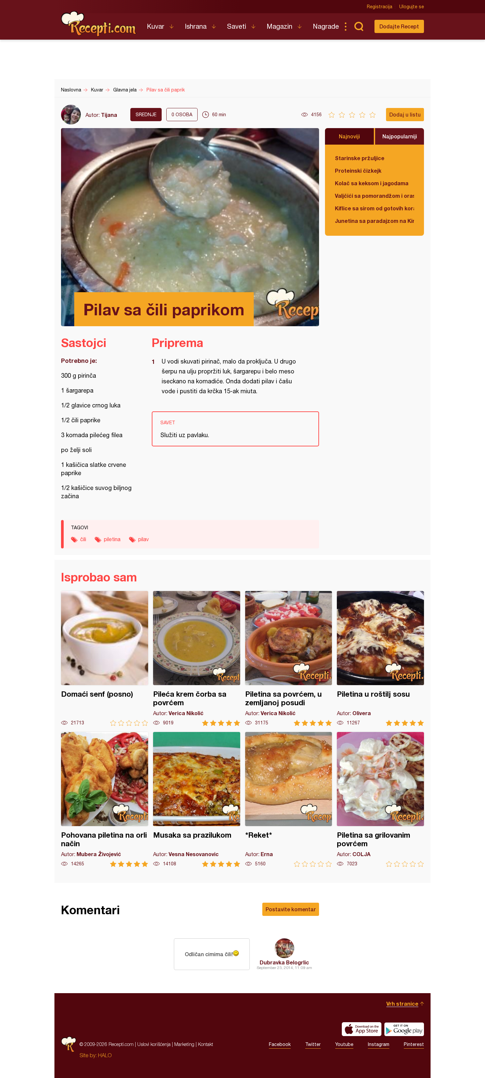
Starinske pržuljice (359, 158)
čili (83, 539)
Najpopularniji (399, 136)
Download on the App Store (361, 1029)
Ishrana (196, 26)
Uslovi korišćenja (154, 1044)
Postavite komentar (291, 909)
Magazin (279, 26)
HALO (105, 1055)
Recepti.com (99, 24)
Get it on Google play (404, 1029)
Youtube (344, 1044)
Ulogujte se (411, 6)
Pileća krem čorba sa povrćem (196, 658)
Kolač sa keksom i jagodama (371, 183)
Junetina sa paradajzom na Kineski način (374, 221)
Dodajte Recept (399, 26)
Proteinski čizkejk (358, 170)
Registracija (379, 6)
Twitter (313, 1044)
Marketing (184, 1044)
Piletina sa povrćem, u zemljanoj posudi (288, 658)
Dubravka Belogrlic (284, 962)
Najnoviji (349, 136)
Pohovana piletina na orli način (104, 799)
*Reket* (288, 799)
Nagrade (326, 26)
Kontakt (205, 1044)
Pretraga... (358, 26)
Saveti (236, 26)
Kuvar (155, 26)
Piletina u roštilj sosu (380, 658)
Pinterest (414, 1044)
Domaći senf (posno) (104, 658)
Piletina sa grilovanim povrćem (380, 799)
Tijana (109, 115)
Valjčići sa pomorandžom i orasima (374, 195)
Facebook (280, 1044)
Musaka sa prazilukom (196, 799)
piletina (112, 539)
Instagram (378, 1044)
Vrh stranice (402, 1003)
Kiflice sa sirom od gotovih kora (374, 208)
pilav (143, 539)
